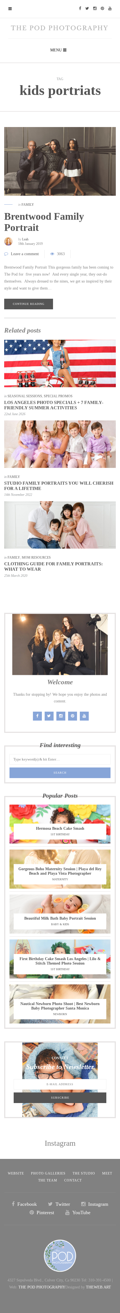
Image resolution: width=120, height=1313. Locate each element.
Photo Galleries (48, 1173)
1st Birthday (60, 834)
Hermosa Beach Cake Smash (60, 828)
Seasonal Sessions (25, 396)
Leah (25, 239)
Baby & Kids (60, 924)
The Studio (84, 1173)
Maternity (60, 879)
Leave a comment (25, 254)
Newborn (60, 1014)
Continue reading (28, 303)
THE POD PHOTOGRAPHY (41, 1287)
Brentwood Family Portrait (44, 222)
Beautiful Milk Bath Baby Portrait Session (60, 918)
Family (27, 205)
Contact (73, 1180)
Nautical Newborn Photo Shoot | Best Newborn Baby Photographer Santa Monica (60, 1006)
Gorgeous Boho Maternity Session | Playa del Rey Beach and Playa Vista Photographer (60, 871)
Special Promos (58, 396)
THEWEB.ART (98, 1287)
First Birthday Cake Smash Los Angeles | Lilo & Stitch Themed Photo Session (60, 961)
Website (16, 1173)
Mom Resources (36, 557)
